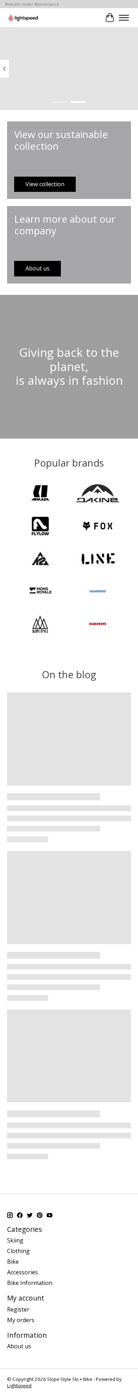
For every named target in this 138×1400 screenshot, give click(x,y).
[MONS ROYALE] (40, 592)
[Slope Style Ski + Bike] (23, 17)
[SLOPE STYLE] (40, 625)
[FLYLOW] (40, 527)
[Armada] (40, 494)
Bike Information (29, 1283)
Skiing (15, 1240)
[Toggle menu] (124, 18)
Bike (13, 1261)
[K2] (40, 559)
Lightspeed (19, 1385)
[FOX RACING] (97, 527)
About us (19, 1346)
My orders (20, 1320)
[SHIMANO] (97, 592)
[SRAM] (97, 625)
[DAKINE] (97, 494)
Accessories (22, 1272)
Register (18, 1309)
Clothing (18, 1251)
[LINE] (97, 559)
